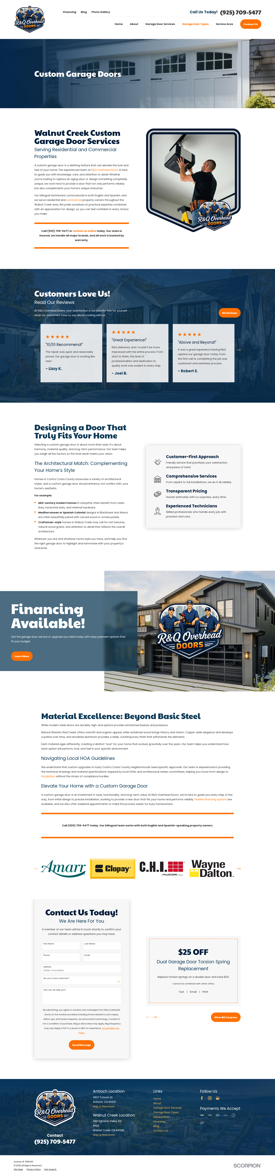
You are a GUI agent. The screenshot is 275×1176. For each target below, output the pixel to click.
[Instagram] (210, 1098)
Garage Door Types (166, 1112)
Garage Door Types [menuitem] (195, 24)
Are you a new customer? (56, 978)
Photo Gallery (101, 12)
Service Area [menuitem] (224, 24)
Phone (46, 955)
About (157, 1103)
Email (87, 955)
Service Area (161, 1117)
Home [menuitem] (119, 24)
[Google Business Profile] (217, 1098)
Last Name (90, 944)
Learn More (21, 656)
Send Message (81, 1045)
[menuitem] (18, 1169)
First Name (48, 944)
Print (205, 992)
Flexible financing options (211, 799)
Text (181, 992)
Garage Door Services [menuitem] (160, 24)
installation (48, 776)
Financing (69, 12)
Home (157, 1098)
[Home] (30, 19)
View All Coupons (225, 1017)
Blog (84, 12)
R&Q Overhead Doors (105, 170)
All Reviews (229, 313)
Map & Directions (104, 1106)
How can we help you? (54, 990)
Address (47, 967)
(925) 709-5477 (240, 12)
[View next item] (238, 350)
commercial (74, 200)
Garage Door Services (167, 1108)
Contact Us (251, 24)
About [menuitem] (134, 24)
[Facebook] (202, 1098)
